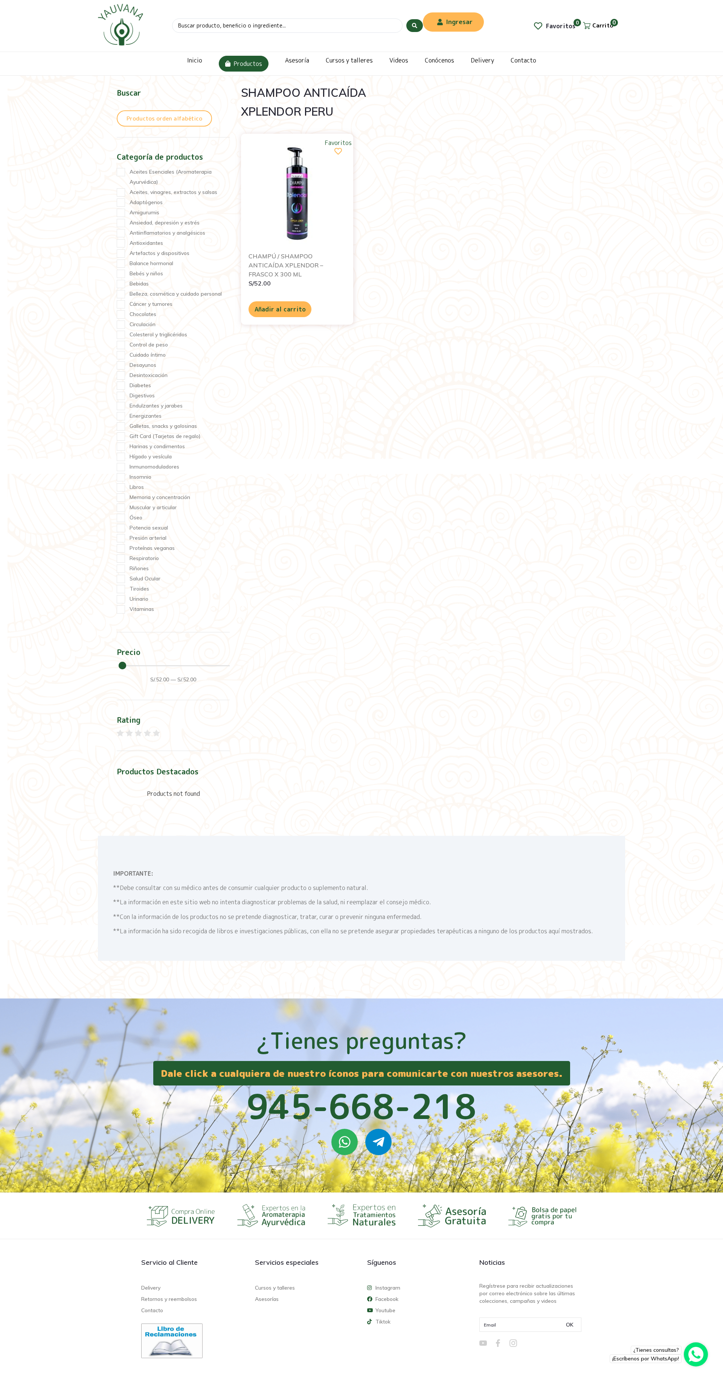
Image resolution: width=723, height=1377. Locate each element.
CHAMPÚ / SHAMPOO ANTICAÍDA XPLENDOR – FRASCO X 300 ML (286, 265)
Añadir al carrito (280, 309)
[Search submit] (414, 25)
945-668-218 (361, 1106)
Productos (247, 64)
